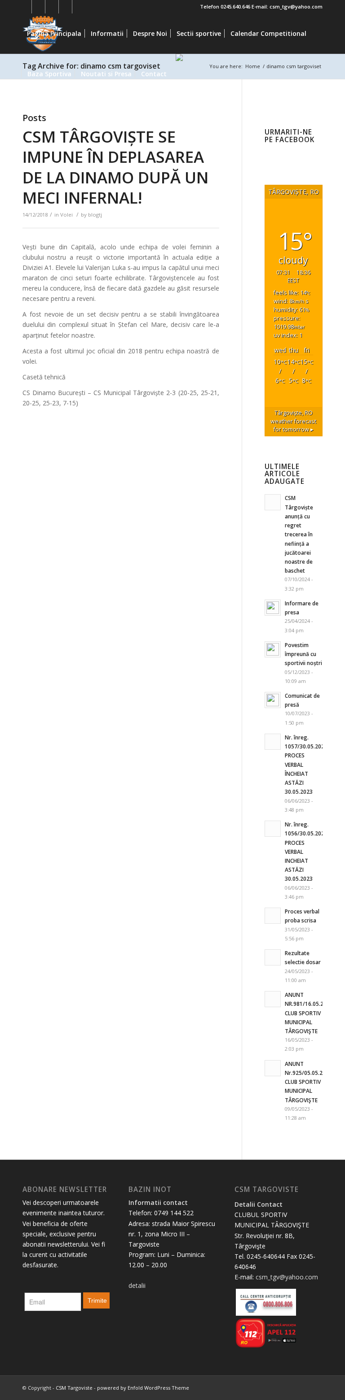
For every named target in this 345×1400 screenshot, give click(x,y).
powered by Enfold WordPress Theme (143, 1387)
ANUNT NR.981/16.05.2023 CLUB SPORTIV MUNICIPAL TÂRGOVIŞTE (309, 1013)
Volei (66, 214)
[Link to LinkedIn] (65, 6)
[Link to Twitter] (38, 6)
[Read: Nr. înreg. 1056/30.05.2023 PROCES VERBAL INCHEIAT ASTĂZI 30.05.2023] (273, 829)
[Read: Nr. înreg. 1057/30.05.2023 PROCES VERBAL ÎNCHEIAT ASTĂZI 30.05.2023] (273, 742)
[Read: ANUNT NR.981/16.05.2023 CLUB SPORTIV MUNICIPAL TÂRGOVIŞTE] (273, 999)
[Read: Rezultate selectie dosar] (273, 957)
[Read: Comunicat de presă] (273, 700)
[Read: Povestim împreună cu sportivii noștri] (273, 649)
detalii (137, 1285)
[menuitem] (54, 33)
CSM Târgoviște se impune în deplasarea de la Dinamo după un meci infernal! (115, 167)
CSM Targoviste (74, 1387)
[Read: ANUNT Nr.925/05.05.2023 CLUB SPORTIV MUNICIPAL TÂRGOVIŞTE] (273, 1068)
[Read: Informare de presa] (273, 608)
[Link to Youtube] (51, 6)
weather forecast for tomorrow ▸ (293, 421)
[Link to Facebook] (24, 6)
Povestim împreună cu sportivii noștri (303, 653)
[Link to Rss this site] (79, 6)
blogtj (95, 214)
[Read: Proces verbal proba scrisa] (273, 916)
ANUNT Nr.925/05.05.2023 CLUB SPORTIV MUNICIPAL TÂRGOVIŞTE (308, 1082)
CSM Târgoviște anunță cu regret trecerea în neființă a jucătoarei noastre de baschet (299, 534)
